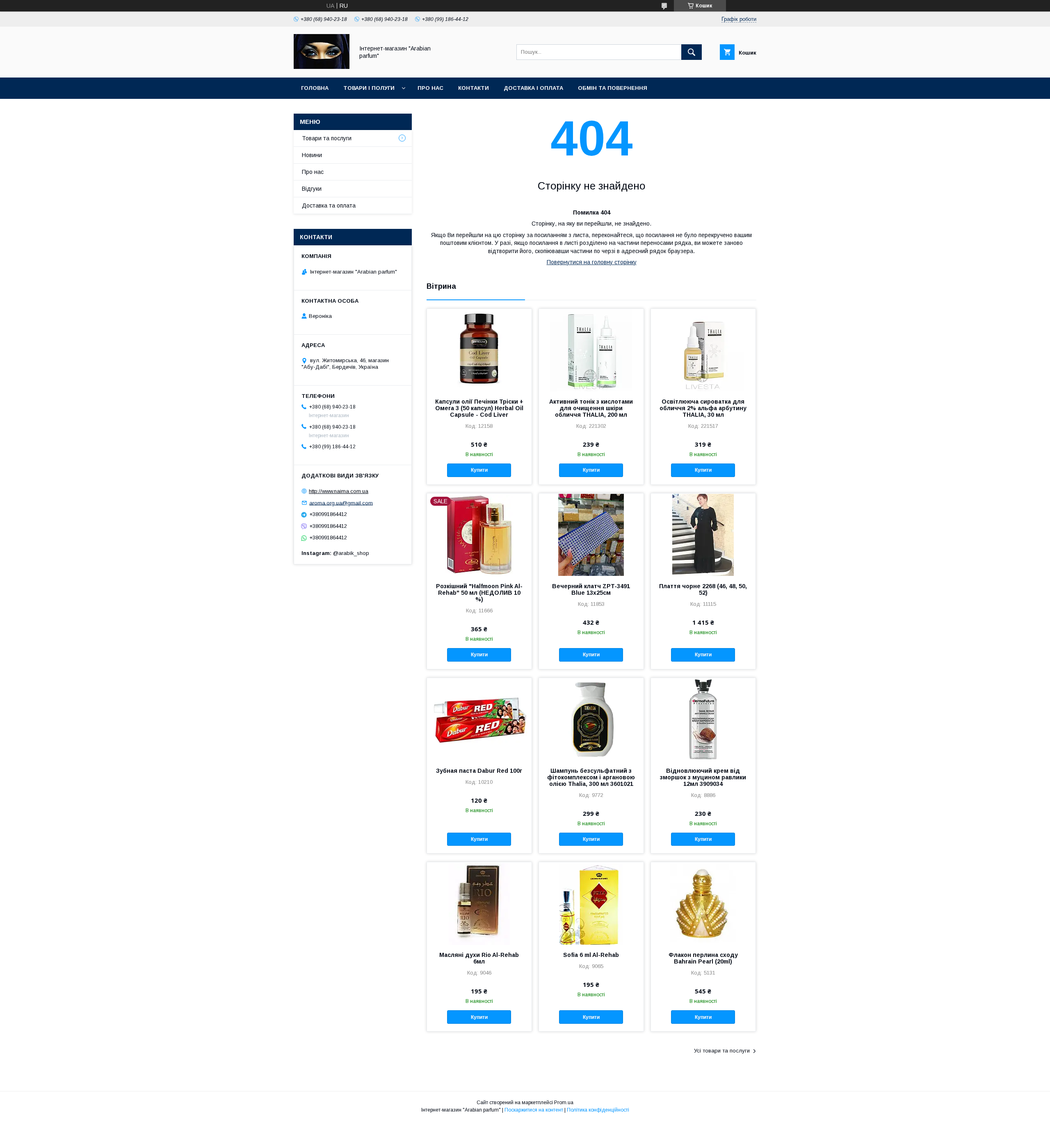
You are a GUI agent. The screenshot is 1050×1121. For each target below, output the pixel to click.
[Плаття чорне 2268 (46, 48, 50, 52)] (703, 534)
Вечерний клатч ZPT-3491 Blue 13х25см (591, 589)
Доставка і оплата (533, 88)
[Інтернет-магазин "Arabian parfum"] (321, 67)
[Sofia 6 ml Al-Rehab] (591, 903)
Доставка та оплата (329, 205)
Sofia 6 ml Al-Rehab (591, 955)
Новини (312, 155)
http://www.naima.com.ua (338, 491)
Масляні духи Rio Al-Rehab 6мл (479, 958)
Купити (479, 470)
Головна (315, 88)
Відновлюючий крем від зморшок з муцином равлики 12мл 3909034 (703, 777)
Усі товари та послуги (722, 1051)
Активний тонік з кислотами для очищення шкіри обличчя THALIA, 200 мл (591, 408)
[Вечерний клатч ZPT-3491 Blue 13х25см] (591, 534)
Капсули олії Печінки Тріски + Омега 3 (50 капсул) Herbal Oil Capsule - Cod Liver (479, 408)
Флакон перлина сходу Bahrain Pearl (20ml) (703, 958)
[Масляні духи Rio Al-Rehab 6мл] (479, 903)
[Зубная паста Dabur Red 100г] (479, 719)
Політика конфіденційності (598, 1110)
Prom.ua (563, 1102)
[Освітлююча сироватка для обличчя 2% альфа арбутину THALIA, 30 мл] (703, 350)
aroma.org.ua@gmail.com (341, 503)
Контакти (473, 88)
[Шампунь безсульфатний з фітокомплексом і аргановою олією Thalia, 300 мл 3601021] (591, 719)
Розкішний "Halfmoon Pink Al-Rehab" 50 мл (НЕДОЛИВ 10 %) (479, 593)
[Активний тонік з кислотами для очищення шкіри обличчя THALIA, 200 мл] (591, 350)
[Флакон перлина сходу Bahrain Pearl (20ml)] (703, 903)
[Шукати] (691, 52)
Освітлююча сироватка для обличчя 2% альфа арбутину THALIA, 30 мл (703, 408)
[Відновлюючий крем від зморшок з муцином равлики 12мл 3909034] (703, 719)
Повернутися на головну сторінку (592, 262)
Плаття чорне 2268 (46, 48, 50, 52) (703, 589)
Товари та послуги (327, 138)
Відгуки (312, 188)
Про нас (430, 88)
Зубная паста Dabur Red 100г (479, 770)
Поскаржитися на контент (533, 1110)
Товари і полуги (369, 88)
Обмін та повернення (612, 88)
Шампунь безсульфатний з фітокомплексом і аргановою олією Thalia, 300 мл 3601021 (591, 777)
